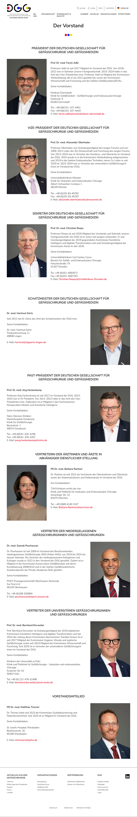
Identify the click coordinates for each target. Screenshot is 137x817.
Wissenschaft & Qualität (64, 15)
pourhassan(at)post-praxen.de (32, 596)
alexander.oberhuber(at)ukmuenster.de (80, 199)
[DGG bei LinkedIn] (127, 776)
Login (92, 8)
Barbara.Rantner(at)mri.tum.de (76, 507)
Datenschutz (68, 808)
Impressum (53, 808)
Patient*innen (124, 14)
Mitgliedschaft (48, 14)
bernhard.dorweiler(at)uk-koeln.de (34, 682)
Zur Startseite (19, 11)
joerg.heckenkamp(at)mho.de (31, 440)
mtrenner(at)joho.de (26, 740)
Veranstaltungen (108, 14)
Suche (82, 8)
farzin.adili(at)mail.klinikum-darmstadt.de (81, 113)
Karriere (84, 14)
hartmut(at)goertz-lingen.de (30, 342)
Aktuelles (94, 14)
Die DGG (35, 15)
